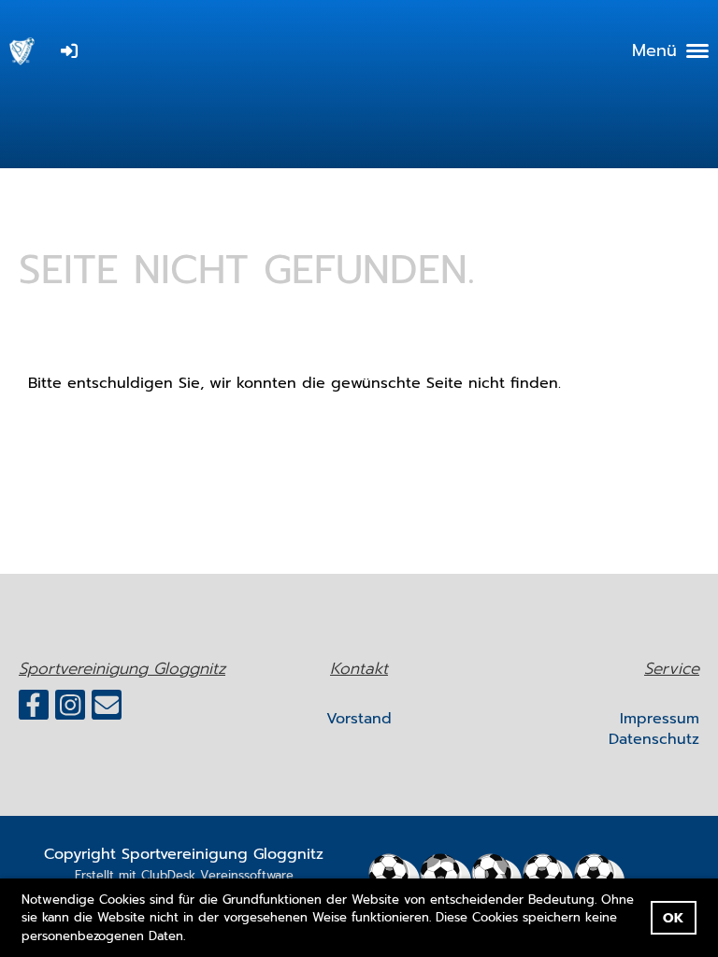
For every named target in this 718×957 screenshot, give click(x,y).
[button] (192, 937)
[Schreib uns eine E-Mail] (107, 710)
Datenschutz (654, 739)
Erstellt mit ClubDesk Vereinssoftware (184, 875)
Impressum (659, 718)
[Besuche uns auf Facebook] (34, 710)
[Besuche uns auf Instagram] (70, 710)
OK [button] (673, 917)
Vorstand (359, 718)
